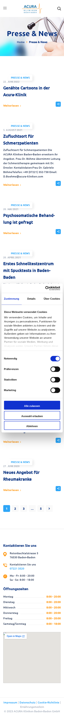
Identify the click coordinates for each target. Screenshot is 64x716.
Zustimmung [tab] (11, 298)
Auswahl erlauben (32, 416)
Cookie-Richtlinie (48, 702)
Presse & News (20, 77)
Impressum (10, 702)
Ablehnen (32, 426)
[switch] (55, 369)
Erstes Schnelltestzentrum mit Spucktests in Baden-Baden (28, 270)
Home (21, 42)
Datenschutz (27, 702)
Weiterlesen (11, 105)
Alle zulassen (32, 405)
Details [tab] (31, 298)
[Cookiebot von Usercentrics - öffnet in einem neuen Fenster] (45, 288)
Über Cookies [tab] (52, 298)
